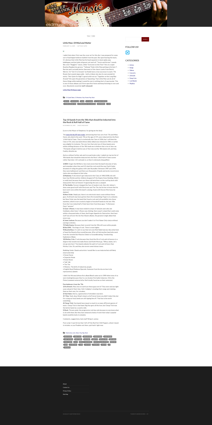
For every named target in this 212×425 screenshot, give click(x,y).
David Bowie (74, 101)
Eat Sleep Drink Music (73, 414)
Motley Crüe (103, 339)
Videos (132, 70)
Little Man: (77, 43)
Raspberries (101, 103)
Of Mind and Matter (70, 103)
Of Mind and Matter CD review (86, 103)
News (77, 333)
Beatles (66, 101)
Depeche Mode (88, 336)
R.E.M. (75, 342)
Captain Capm (82, 46)
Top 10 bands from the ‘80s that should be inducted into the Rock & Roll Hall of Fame (89, 120)
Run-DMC (113, 342)
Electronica (69, 333)
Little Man (89, 101)
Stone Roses (73, 344)
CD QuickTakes (70, 97)
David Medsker (83, 125)
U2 (109, 344)
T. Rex (108, 103)
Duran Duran (98, 336)
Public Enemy (68, 342)
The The (104, 344)
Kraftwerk (78, 339)
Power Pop (88, 97)
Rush (65, 344)
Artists (132, 65)
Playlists (132, 83)
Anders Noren (140, 414)
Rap (83, 333)
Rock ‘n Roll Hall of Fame (101, 342)
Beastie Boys (68, 336)
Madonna (87, 339)
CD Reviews (78, 97)
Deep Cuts (133, 78)
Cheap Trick (77, 336)
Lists (74, 333)
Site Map (65, 394)
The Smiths (96, 344)
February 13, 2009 (69, 46)
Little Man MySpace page (72, 90)
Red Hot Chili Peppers (86, 342)
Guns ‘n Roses (108, 336)
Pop (83, 97)
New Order (113, 339)
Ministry (94, 339)
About (65, 384)
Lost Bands (133, 81)
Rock (93, 97)
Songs (131, 68)
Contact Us (66, 387)
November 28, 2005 (69, 125)
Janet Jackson (68, 339)
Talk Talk (87, 344)
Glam (82, 101)
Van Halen (67, 347)
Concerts (133, 73)
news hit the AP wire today (75, 135)
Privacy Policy (67, 391)
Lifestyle (132, 75)
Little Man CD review (101, 101)
